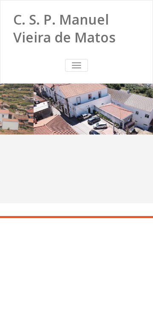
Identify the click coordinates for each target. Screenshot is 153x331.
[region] (76, 109)
